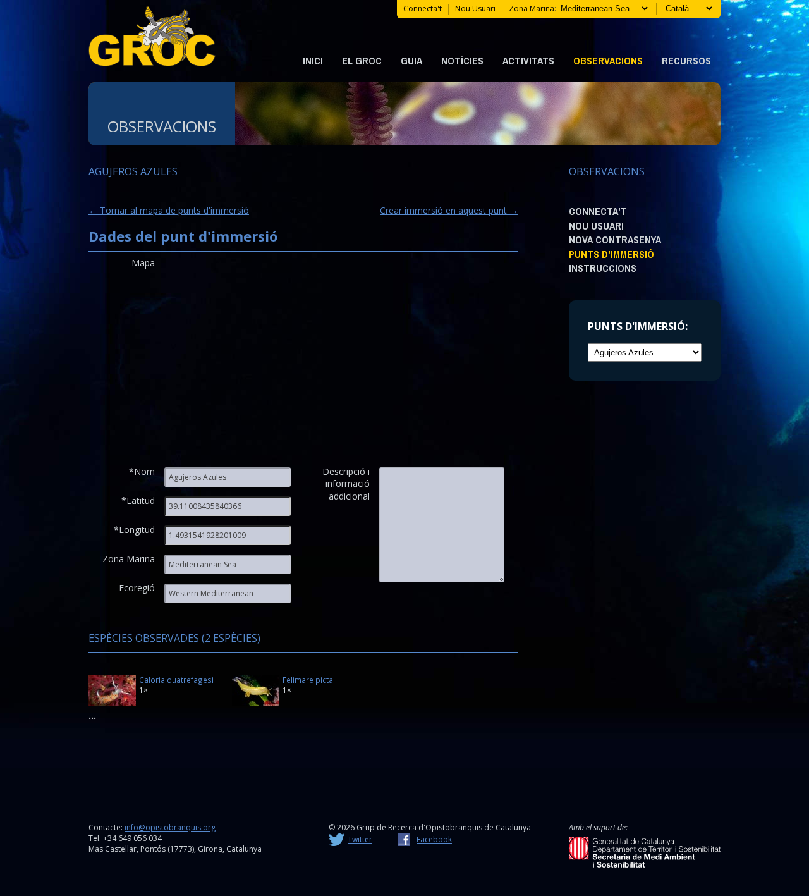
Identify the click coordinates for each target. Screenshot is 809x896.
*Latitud (138, 500)
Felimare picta (308, 680)
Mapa (143, 263)
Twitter (360, 839)
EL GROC (362, 61)
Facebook (434, 839)
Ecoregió (137, 588)
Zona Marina (128, 559)
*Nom (142, 471)
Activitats (528, 61)
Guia (411, 61)
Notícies (462, 61)
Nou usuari (475, 8)
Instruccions (602, 268)
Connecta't (422, 8)
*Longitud (134, 530)
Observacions (608, 61)
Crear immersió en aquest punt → (449, 210)
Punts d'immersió (611, 254)
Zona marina (531, 8)
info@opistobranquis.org (170, 827)
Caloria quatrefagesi (176, 680)
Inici (313, 61)
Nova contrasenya (615, 240)
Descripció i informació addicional (346, 476)
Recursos (686, 61)
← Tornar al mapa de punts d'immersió (168, 210)
